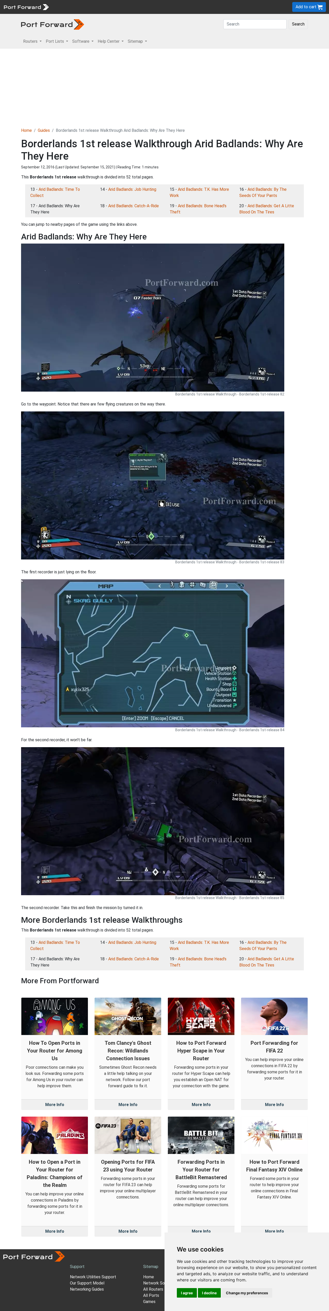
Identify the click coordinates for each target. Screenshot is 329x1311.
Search (298, 24)
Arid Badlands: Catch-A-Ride (133, 205)
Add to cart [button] (306, 6)
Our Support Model (87, 1283)
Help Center (137, 6)
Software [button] (81, 41)
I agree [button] (187, 1293)
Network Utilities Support (93, 1276)
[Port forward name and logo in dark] (52, 24)
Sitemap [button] (136, 41)
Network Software (160, 1283)
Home (26, 130)
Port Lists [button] (55, 41)
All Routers (153, 1289)
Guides (44, 130)
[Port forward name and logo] (26, 6)
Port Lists (91, 6)
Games (149, 1301)
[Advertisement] (164, 87)
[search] (173, 6)
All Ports (151, 1295)
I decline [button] (209, 1293)
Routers (70, 6)
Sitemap (159, 6)
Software (113, 6)
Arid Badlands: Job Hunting (132, 189)
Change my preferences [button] (247, 1293)
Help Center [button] (109, 41)
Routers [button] (31, 41)
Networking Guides (87, 1289)
